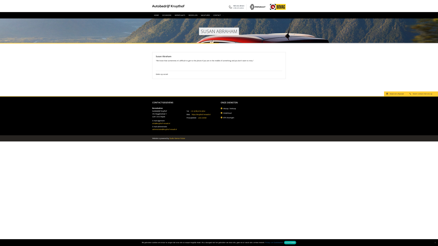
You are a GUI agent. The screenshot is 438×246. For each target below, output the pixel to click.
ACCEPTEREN (290, 242)
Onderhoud (227, 113)
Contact (217, 15)
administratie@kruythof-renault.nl (164, 129)
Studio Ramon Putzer (177, 138)
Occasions (166, 15)
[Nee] (435, 242)
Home (156, 15)
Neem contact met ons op (422, 94)
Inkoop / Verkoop (229, 108)
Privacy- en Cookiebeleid (274, 242)
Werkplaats (180, 15)
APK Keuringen (228, 118)
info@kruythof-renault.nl (161, 123)
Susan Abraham (163, 56)
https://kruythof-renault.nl (201, 114)
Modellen (193, 15)
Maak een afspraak (396, 94)
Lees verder (202, 118)
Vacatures (205, 15)
